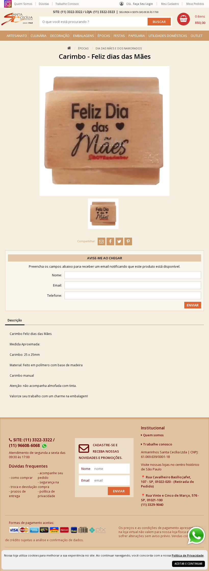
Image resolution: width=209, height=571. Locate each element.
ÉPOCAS (104, 35)
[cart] (191, 19)
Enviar (119, 491)
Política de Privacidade (188, 555)
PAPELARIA (136, 35)
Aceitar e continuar (188, 563)
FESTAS (119, 35)
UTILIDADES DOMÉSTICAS (168, 35)
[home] (17, 19)
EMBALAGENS (83, 35)
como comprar (22, 477)
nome (85, 468)
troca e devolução (24, 487)
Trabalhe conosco (157, 444)
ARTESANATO (17, 35)
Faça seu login (143, 4)
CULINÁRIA (38, 35)
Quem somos (153, 435)
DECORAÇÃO (60, 35)
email (85, 480)
